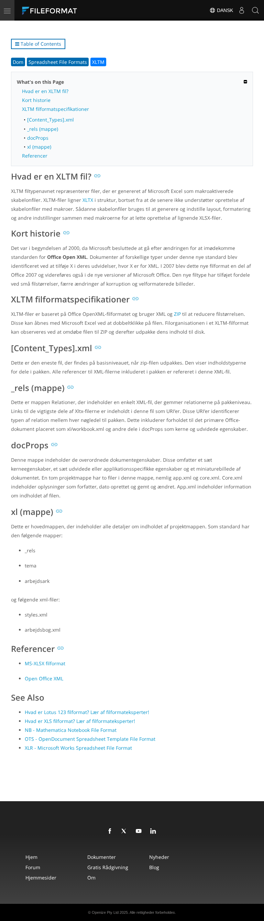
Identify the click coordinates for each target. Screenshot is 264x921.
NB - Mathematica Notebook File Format (71, 730)
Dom (18, 62)
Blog (154, 867)
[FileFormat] (66, 10)
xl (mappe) (39, 146)
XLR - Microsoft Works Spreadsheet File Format (78, 748)
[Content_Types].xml (50, 119)
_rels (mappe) (42, 129)
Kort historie (36, 100)
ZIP (177, 314)
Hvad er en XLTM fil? (45, 91)
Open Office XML (44, 678)
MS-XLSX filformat (45, 663)
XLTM (98, 62)
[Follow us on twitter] (125, 831)
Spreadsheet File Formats (58, 62)
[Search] (255, 10)
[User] (242, 10)
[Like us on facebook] (111, 831)
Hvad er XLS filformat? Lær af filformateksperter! (80, 721)
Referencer (34, 155)
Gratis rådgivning (107, 867)
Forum (32, 867)
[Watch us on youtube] (139, 831)
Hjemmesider (40, 877)
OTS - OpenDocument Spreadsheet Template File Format (90, 739)
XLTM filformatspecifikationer (55, 109)
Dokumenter (101, 857)
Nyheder (159, 857)
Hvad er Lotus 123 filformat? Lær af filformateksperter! (87, 712)
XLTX (87, 200)
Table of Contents (40, 44)
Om (91, 877)
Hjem (31, 857)
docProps (37, 138)
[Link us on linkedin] (154, 831)
